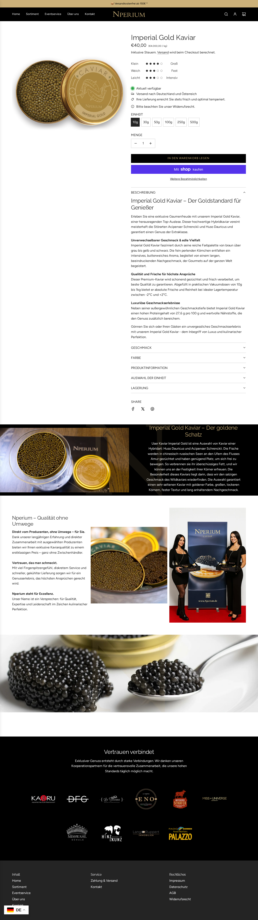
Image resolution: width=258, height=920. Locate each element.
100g (168, 122)
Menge (136, 135)
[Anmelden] (235, 14)
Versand (163, 52)
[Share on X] (142, 409)
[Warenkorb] (243, 14)
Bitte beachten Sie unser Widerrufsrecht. (165, 106)
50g (157, 122)
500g (194, 122)
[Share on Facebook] (133, 409)
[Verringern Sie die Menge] (135, 143)
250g (181, 122)
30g (146, 122)
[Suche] (226, 14)
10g (135, 122)
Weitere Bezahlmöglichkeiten (188, 179)
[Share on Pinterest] (152, 409)
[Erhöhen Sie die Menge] (150, 143)
